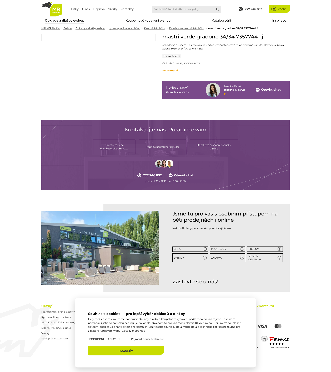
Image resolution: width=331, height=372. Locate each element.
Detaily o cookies (133, 330)
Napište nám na (114, 146)
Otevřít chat (184, 175)
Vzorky (112, 9)
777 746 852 (152, 175)
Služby (74, 9)
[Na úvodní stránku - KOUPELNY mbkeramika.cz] (52, 9)
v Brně (214, 146)
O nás (86, 9)
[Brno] (100, 248)
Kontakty (127, 9)
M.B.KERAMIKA (50, 28)
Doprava (99, 9)
